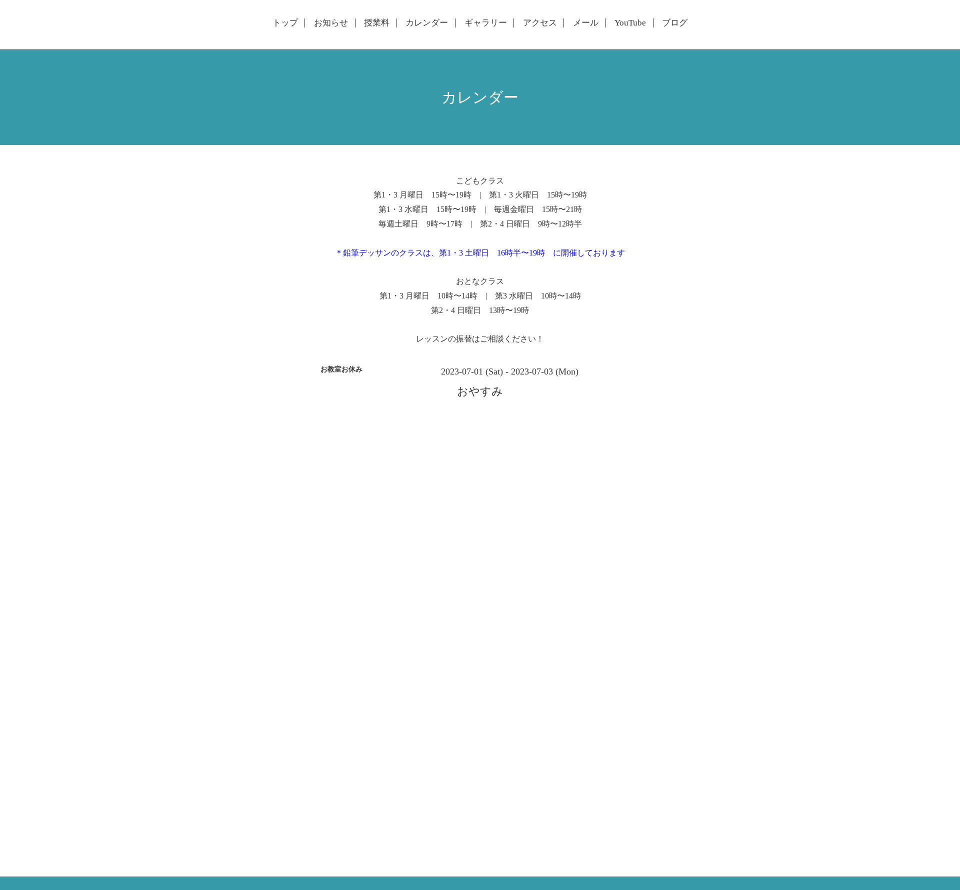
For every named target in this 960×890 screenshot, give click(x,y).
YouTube (630, 23)
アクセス (540, 23)
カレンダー (427, 23)
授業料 (377, 23)
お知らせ (331, 23)
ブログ (675, 23)
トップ (285, 23)
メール (585, 23)
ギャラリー (485, 23)
